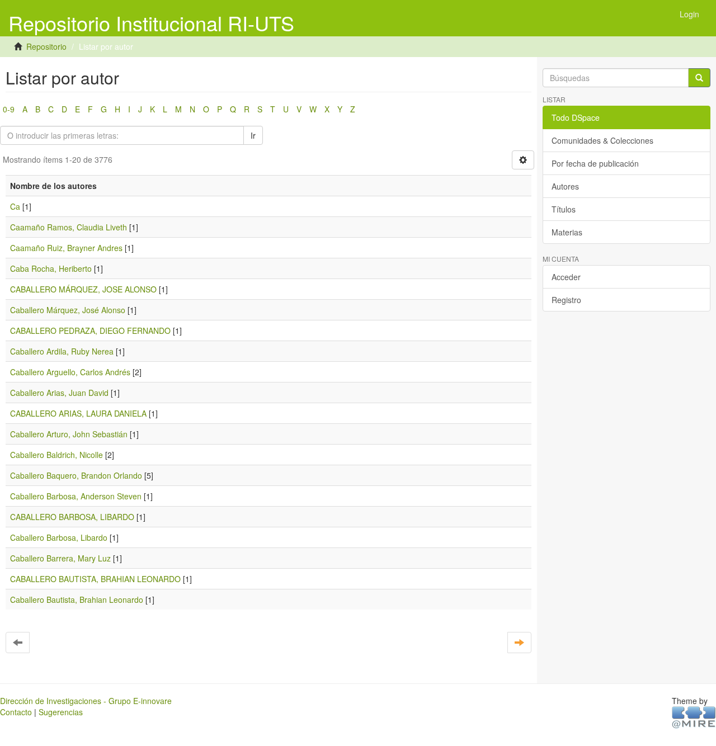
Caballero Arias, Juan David (59, 392)
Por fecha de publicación (595, 163)
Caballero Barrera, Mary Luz (60, 558)
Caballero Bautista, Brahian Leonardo (76, 599)
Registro (566, 299)
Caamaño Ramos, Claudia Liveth (68, 227)
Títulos (564, 209)
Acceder (566, 276)
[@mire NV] (694, 716)
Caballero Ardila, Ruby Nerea (62, 351)
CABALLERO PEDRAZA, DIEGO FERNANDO (90, 330)
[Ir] (699, 77)
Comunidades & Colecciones (602, 140)
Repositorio (46, 46)
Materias (567, 232)
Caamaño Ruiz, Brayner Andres (66, 247)
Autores (565, 186)
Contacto (16, 711)
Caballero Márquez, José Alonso (67, 309)
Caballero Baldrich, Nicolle (56, 454)
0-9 (9, 109)
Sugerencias (61, 711)
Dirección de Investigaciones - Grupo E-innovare (86, 700)
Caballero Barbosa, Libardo (58, 537)
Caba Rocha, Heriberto (51, 268)
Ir (253, 135)
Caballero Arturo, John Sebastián (69, 434)
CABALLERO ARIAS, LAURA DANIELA (78, 413)
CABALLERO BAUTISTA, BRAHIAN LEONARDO (95, 578)
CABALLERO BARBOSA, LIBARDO (72, 516)
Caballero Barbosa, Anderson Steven (76, 496)
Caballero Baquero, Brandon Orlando (76, 475)
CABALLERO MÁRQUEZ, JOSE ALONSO (83, 289)
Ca (15, 206)
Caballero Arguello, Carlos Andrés (70, 371)
